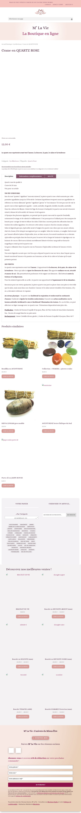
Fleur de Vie (10, 535)
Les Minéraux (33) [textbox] (25, 518)
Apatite (10, 528)
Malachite (21, 539)
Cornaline (18, 533)
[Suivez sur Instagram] (18, 750)
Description (9, 176)
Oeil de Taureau (13, 541)
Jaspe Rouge (22, 537)
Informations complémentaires (30, 176)
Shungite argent (25, 547)
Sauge (20, 545)
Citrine (10, 533)
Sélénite (31, 549)
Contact (48, 4)
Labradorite (33, 537)
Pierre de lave (21, 543)
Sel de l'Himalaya (29, 545)
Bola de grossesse (14, 531)
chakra (32, 531)
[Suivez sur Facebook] (11, 750)
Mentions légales (53, 802)
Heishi (18, 535)
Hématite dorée (11, 537)
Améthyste (30, 526)
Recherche (71, 515)
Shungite (15, 547)
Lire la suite (8, 376)
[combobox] (22, 517)
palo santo (10, 543)
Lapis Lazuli (12, 539)
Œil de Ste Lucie (26, 551)
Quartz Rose (32, 161)
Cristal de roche (29, 533)
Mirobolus (36, 804)
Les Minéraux (17, 44)
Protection (31, 543)
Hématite (33, 535)
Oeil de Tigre (25, 541)
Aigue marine (13, 524)
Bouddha (25, 531)
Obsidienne (30, 539)
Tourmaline (15, 551)
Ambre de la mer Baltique (17, 526)
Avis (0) (50, 176)
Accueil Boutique (7, 44)
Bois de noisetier (29, 528)
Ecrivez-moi (41, 738)
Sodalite (23, 549)
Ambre (31, 524)
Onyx (33, 541)
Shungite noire (13, 549)
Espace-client (58, 4)
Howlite (25, 535)
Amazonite (23, 524)
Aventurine (18, 528)
